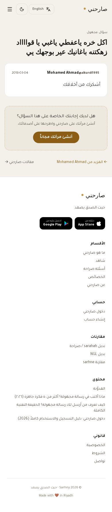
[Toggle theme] (22, 9)
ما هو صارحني (94, 253)
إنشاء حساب (94, 320)
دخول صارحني (94, 312)
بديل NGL (97, 354)
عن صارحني (96, 285)
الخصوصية (96, 445)
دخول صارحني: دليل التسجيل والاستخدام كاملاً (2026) (61, 419)
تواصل (99, 462)
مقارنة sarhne (94, 363)
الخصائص (96, 277)
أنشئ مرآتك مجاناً (56, 137)
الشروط (98, 454)
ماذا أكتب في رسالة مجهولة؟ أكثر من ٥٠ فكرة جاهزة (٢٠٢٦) (60, 397)
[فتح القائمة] (10, 9)
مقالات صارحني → (19, 162)
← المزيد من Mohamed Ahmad (82, 162)
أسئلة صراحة (94, 269)
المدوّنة (99, 389)
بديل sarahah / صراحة (87, 346)
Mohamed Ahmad (73, 73)
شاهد (100, 261)
